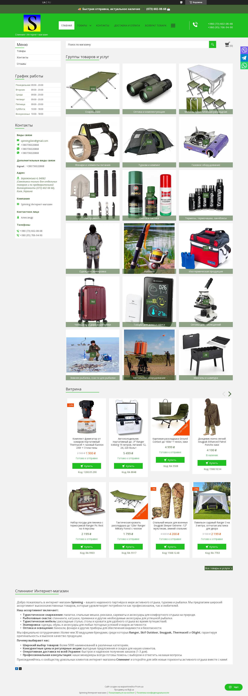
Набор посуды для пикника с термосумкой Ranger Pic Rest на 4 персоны (86, 525)
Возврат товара (155, 25)
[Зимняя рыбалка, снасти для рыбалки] (93, 355)
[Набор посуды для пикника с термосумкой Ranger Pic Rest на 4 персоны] (86, 500)
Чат (236, 687)
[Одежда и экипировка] (93, 248)
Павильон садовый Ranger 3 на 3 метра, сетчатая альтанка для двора (212, 525)
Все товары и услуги (217, 568)
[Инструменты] (93, 195)
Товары (82, 25)
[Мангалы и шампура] (206, 355)
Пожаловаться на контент (121, 692)
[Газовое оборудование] (206, 142)
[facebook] (16, 669)
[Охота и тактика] (149, 195)
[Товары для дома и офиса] (149, 301)
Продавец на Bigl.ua (124, 689)
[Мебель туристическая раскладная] (206, 89)
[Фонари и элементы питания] (93, 142)
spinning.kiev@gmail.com (34, 140)
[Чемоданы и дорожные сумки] (93, 301)
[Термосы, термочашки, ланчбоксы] (206, 195)
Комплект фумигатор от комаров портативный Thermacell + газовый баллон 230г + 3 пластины (86, 443)
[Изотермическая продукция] (206, 248)
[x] (20, 669)
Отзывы (21, 63)
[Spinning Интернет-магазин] (32, 22)
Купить (88, 466)
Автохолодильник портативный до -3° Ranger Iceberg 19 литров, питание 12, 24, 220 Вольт (128, 443)
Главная (66, 25)
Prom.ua (139, 686)
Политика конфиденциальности (153, 692)
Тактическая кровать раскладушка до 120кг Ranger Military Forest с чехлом (128, 525)
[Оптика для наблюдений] (206, 301)
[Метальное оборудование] (149, 355)
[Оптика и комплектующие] (149, 89)
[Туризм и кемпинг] (149, 142)
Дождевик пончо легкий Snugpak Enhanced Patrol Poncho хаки (212, 441)
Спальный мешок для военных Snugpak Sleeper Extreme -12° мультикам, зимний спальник (170, 525)
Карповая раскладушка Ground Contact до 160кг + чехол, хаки (170, 440)
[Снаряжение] (93, 89)
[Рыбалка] (149, 248)
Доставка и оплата (127, 25)
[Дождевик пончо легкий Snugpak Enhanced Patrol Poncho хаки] (211, 417)
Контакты (102, 25)
